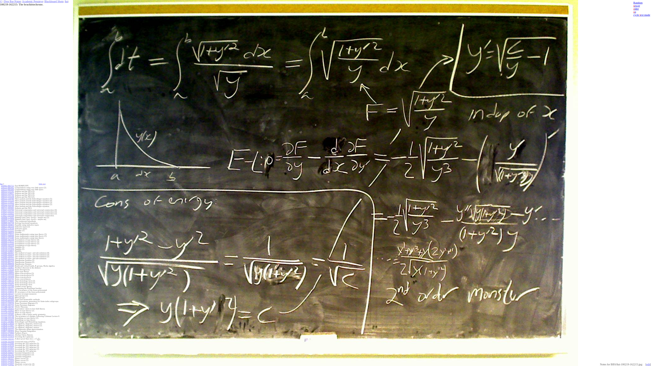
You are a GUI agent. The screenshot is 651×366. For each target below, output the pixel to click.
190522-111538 (7, 204)
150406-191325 (7, 258)
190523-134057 (7, 193)
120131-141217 (7, 288)
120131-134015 (7, 292)
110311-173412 (7, 362)
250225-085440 (7, 189)
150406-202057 (7, 253)
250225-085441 (7, 188)
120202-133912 (7, 285)
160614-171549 (7, 238)
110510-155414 (7, 337)
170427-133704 (7, 210)
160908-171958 (7, 219)
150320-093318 (7, 260)
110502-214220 (7, 345)
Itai (66, 1)
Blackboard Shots (53, 1)
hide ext (42, 184)
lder (636, 8)
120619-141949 (7, 266)
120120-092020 (7, 301)
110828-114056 (7, 324)
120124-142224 (7, 296)
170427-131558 (7, 216)
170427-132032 (7, 214)
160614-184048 (7, 236)
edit (648, 364)
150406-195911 (7, 257)
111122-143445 (7, 314)
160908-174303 (7, 217)
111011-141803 (7, 322)
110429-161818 (7, 357)
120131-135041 (7, 290)
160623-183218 (7, 227)
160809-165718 (7, 223)
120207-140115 (7, 281)
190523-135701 (7, 191)
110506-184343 (7, 339)
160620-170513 (7, 234)
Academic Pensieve (32, 1)
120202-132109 (7, 286)
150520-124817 (7, 251)
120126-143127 (7, 294)
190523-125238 (7, 197)
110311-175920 (7, 360)
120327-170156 (7, 270)
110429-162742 (7, 355)
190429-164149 (7, 206)
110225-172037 (7, 364)
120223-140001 (7, 271)
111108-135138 (7, 318)
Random (638, 2)
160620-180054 (7, 232)
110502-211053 (7, 349)
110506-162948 (7, 342)
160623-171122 (7, 230)
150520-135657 (7, 247)
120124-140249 (7, 298)
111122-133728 (7, 316)
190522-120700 (7, 199)
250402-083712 (7, 186)
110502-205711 (7, 351)
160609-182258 (7, 240)
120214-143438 (7, 277)
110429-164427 (7, 353)
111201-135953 (7, 311)
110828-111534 (7, 327)
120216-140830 (7, 273)
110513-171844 (7, 333)
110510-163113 (7, 335)
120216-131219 (7, 275)
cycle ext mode (641, 15)
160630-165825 (7, 225)
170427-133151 (7, 212)
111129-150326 (7, 312)
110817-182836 (7, 331)
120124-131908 (7, 299)
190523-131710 (7, 195)
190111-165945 (7, 208)
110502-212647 (7, 347)
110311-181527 (7, 358)
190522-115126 (7, 201)
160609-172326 (7, 244)
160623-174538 (7, 229)
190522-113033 (7, 203)
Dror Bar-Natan (12, 1)
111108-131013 (7, 320)
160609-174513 (7, 242)
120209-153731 (7, 279)
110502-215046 (7, 343)
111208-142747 (7, 307)
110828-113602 (7, 326)
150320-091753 (7, 262)
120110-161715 (7, 305)
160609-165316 (7, 245)
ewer (636, 5)
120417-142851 (7, 268)
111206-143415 (7, 309)
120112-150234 (7, 303)
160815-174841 (7, 221)
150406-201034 (7, 255)
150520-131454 (7, 249)
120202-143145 (7, 283)
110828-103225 (7, 329)
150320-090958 (7, 264)
